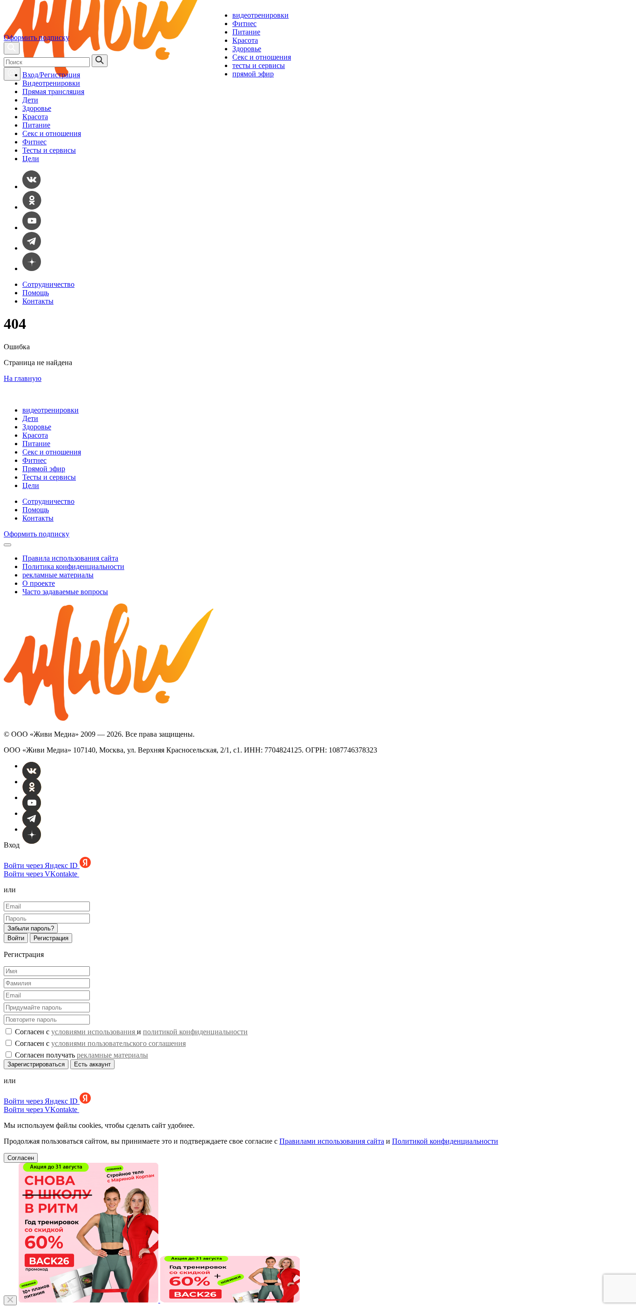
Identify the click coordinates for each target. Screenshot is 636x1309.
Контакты (38, 301)
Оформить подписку (36, 37)
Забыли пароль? (30, 928)
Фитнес (244, 23)
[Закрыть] (10, 1300)
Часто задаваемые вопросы (65, 592)
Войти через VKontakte (41, 874)
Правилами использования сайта (331, 1141)
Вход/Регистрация (51, 75)
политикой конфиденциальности (195, 1032)
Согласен (20, 1157)
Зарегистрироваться (36, 1064)
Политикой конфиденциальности (445, 1141)
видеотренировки (260, 15)
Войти (15, 938)
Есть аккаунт (92, 1064)
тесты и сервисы (258, 65)
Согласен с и (130, 1032)
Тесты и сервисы (49, 150)
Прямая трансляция (53, 91)
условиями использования (94, 1032)
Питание (246, 32)
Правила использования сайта (70, 558)
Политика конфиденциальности (73, 566)
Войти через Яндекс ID (42, 865)
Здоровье (246, 49)
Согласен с (99, 1043)
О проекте (38, 583)
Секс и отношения (261, 57)
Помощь (35, 293)
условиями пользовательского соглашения (118, 1043)
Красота (245, 40)
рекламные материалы (58, 575)
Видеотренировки (51, 83)
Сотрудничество (48, 284)
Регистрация (51, 938)
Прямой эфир (43, 469)
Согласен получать (80, 1055)
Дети (30, 100)
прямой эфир (253, 74)
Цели (30, 159)
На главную (22, 378)
